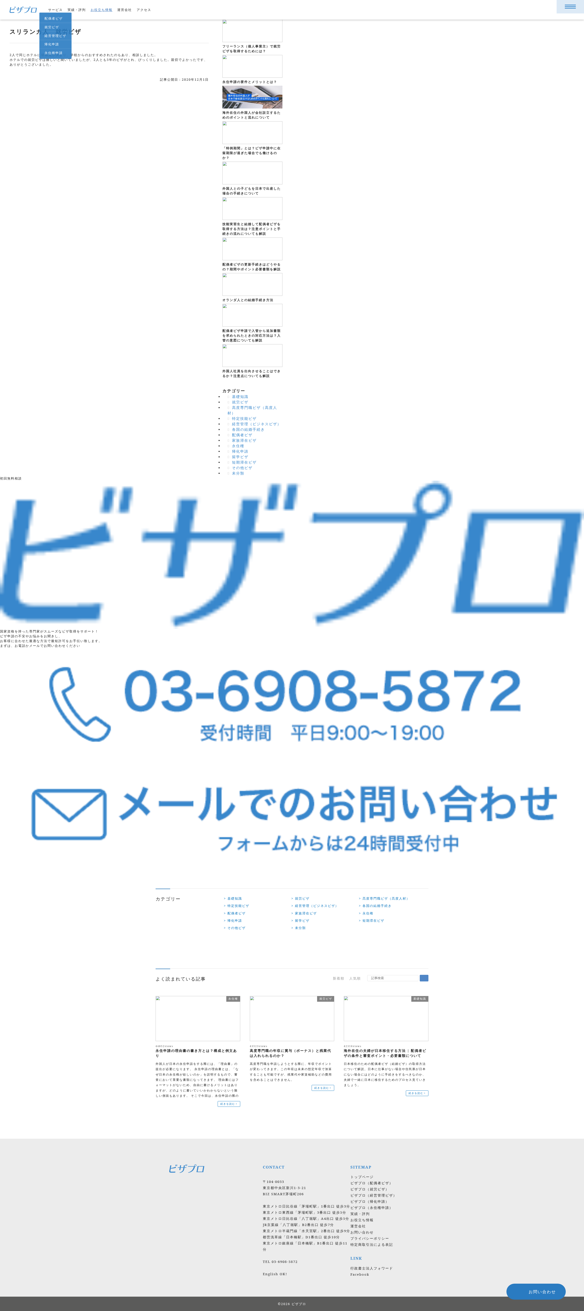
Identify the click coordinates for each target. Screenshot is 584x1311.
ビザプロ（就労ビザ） (369, 1189)
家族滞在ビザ (244, 440)
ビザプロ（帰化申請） (369, 1201)
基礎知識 (240, 396)
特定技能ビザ (244, 418)
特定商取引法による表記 (371, 1244)
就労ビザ (51, 27)
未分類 (238, 473)
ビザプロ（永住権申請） (371, 1207)
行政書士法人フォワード (371, 1268)
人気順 (355, 978)
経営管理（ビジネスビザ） (256, 423)
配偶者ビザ (53, 18)
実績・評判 (77, 10)
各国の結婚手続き (248, 429)
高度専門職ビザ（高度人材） (385, 898)
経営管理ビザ (55, 36)
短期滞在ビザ (244, 462)
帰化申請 (51, 44)
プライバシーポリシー (369, 1238)
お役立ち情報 (101, 10)
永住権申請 (53, 53)
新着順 (338, 978)
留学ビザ (240, 456)
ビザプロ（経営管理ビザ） (373, 1195)
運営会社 (124, 10)
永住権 (238, 445)
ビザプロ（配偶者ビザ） (371, 1183)
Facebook (359, 1274)
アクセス (144, 10)
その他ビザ (242, 467)
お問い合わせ (362, 1232)
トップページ (362, 1176)
